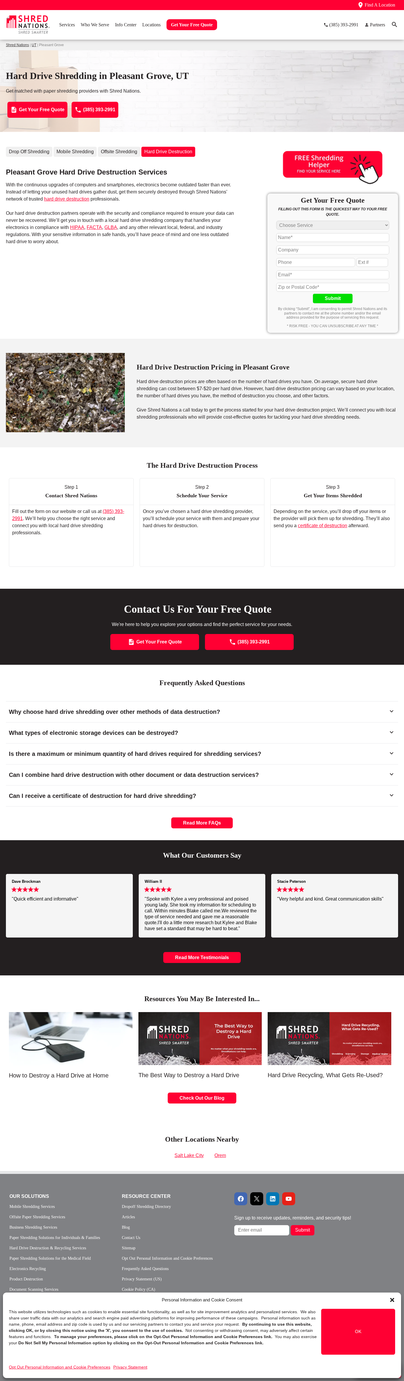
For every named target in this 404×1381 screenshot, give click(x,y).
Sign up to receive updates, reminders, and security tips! (292, 1217)
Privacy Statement (130, 1367)
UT (34, 45)
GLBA (110, 227)
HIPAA (77, 227)
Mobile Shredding (75, 151)
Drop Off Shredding (29, 151)
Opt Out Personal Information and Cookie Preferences (59, 1367)
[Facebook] (240, 1198)
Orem (220, 1155)
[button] (392, 1300)
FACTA (94, 227)
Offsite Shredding (119, 151)
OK (358, 1331)
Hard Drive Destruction (168, 151)
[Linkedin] (272, 1198)
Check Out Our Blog (202, 1098)
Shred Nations (17, 45)
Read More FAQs (202, 822)
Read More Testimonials (202, 957)
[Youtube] (288, 1198)
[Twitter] (256, 1198)
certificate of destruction (322, 525)
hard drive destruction (66, 198)
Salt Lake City (189, 1155)
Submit (333, 298)
